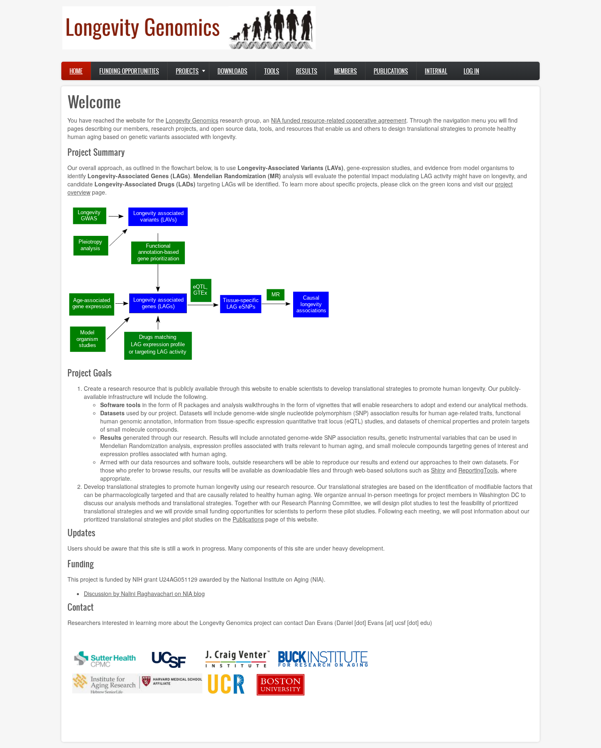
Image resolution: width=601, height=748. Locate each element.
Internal (436, 71)
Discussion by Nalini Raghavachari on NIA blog (144, 593)
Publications (391, 71)
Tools (271, 71)
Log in (471, 71)
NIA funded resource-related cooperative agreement (338, 120)
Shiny (438, 470)
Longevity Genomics (192, 120)
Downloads (232, 71)
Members (345, 71)
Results (306, 71)
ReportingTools (478, 470)
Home (76, 71)
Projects (187, 71)
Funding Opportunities (129, 71)
